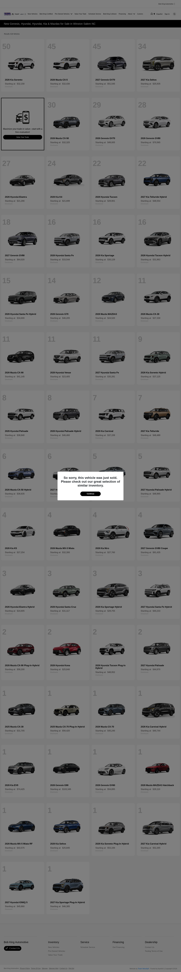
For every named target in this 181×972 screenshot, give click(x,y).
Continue (90, 494)
